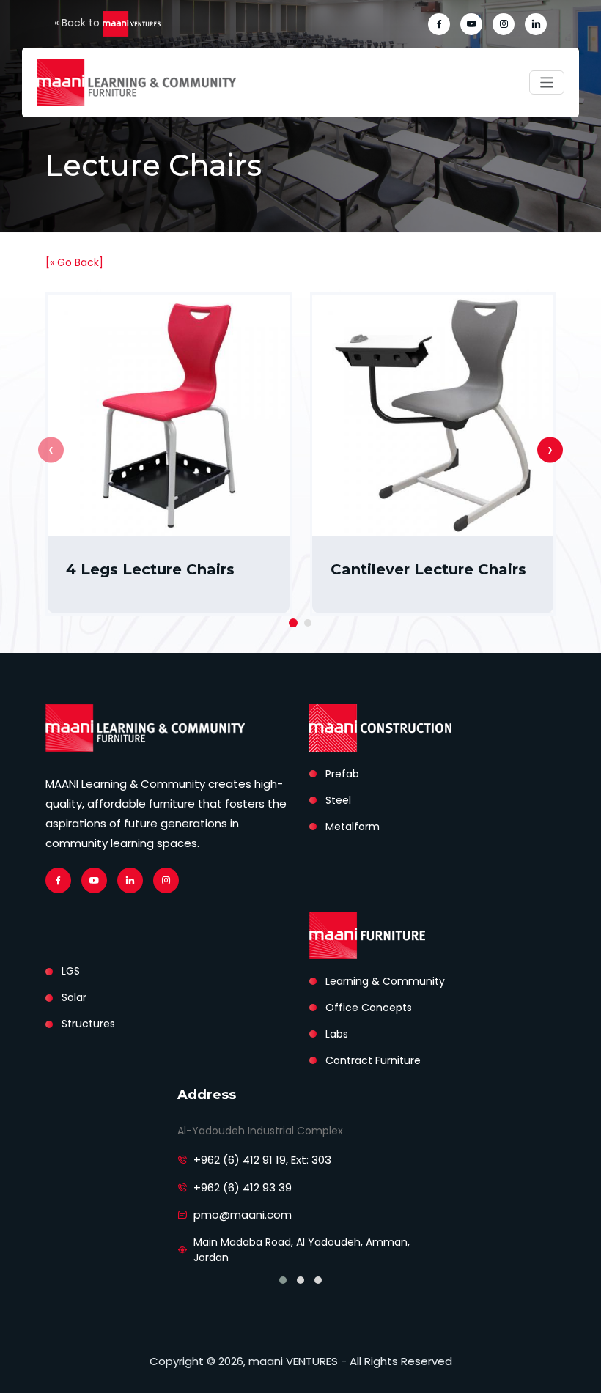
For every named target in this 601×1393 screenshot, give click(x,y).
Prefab (342, 773)
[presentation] (51, 449)
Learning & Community (385, 981)
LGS (71, 971)
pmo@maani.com (242, 1214)
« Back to (78, 22)
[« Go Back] (74, 262)
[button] (293, 623)
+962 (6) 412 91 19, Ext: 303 (262, 1159)
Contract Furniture (373, 1060)
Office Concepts (368, 1007)
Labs (336, 1034)
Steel (338, 800)
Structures (88, 1023)
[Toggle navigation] (547, 82)
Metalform (352, 826)
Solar (74, 997)
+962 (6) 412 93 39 (242, 1187)
